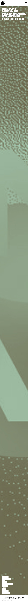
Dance (4, 582)
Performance (7, 584)
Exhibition (6, 593)
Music (4, 587)
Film (3, 580)
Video (4, 589)
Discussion (6, 579)
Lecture (5, 577)
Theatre (5, 586)
